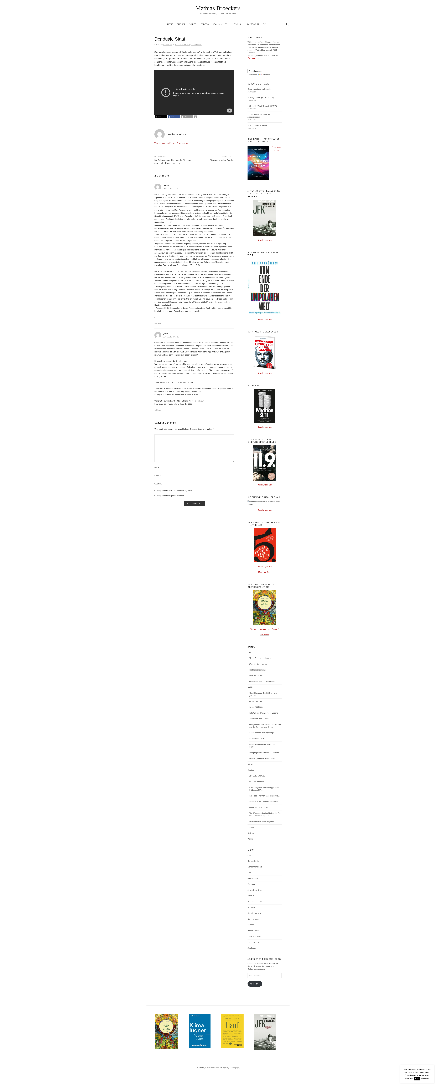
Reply (158, 323)
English (238, 24)
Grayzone (251, 884)
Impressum (253, 24)
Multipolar (251, 907)
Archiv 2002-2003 (256, 701)
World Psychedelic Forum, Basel (262, 758)
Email (157, 476)
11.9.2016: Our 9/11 (257, 776)
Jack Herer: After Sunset (259, 719)
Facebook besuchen (256, 58)
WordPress (209, 1068)
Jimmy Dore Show (255, 890)
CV (264, 24)
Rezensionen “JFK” (257, 739)
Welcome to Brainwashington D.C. (263, 821)
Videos (205, 24)
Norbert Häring (253, 919)
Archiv (216, 24)
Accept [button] (417, 1078)
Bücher (181, 24)
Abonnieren (255, 984)
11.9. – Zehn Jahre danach (260, 658)
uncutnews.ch (253, 942)
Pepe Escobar (253, 931)
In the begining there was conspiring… (264, 796)
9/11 (227, 24)
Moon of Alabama (255, 902)
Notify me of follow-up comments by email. (174, 491)
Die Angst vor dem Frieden (222, 160)
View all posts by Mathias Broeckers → (171, 143)
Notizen (193, 24)
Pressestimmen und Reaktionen (262, 681)
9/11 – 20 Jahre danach (258, 664)
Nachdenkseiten (254, 913)
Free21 (250, 873)
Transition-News (254, 936)
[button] (161, 116)
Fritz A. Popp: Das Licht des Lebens (263, 713)
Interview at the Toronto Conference (263, 802)
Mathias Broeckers (218, 8)
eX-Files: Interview (256, 782)
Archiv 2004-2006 (256, 707)
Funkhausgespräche (257, 670)
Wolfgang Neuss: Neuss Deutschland (264, 753)
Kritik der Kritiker (255, 676)
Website (158, 484)
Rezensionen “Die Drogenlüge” (261, 733)
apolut (250, 855)
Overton (251, 925)
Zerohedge (252, 948)
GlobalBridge (253, 878)
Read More (425, 1079)
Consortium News (255, 867)
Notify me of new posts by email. (170, 496)
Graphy (224, 1068)
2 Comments (196, 44)
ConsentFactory (254, 861)
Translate (266, 74)
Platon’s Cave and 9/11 (258, 807)
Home (170, 24)
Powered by (200, 1068)
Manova (251, 896)
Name (157, 468)
